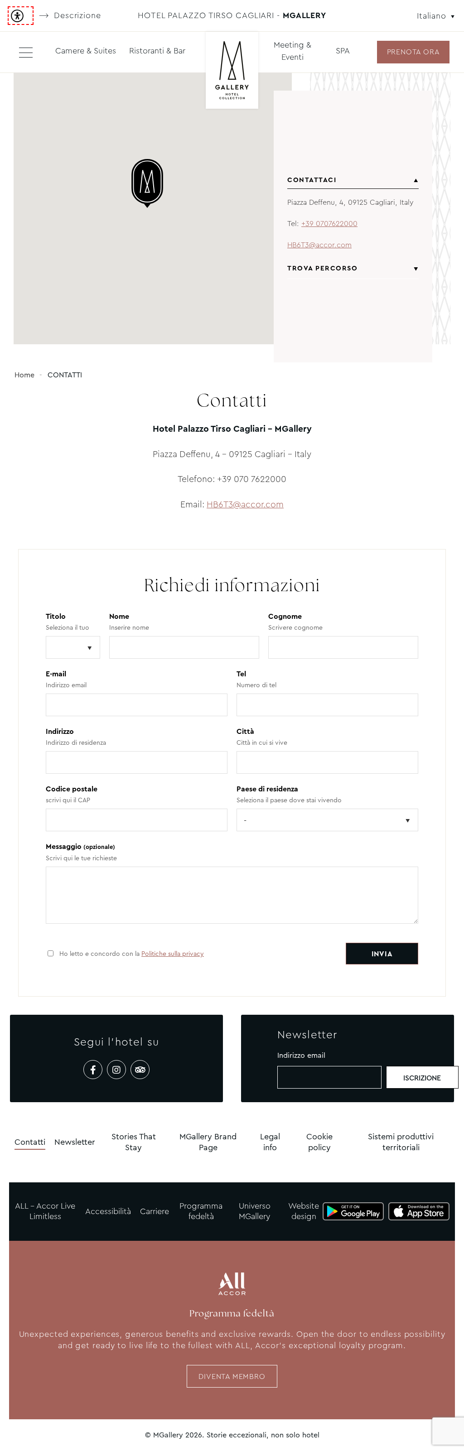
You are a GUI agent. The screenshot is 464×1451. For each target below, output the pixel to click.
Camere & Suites (85, 51)
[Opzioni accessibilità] (20, 16)
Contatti (29, 1142)
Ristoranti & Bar (157, 51)
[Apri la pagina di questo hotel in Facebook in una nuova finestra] (92, 1069)
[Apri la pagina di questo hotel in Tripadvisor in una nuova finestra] (140, 1069)
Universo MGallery (255, 1211)
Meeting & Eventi (292, 51)
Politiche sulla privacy (172, 953)
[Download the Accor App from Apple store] (419, 1211)
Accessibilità (108, 1211)
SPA (343, 51)
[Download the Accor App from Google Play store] (353, 1211)
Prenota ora (413, 52)
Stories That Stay (133, 1142)
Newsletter (74, 1142)
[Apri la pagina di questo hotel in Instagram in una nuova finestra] (116, 1069)
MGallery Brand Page (208, 1142)
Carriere (154, 1211)
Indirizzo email (301, 1055)
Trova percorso (322, 268)
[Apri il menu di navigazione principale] (25, 52)
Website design (303, 1211)
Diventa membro (231, 1376)
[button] (153, 183)
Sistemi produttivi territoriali (401, 1142)
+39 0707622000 (329, 223)
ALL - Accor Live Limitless (45, 1211)
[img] (232, 71)
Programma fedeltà (200, 1211)
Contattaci (311, 180)
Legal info (270, 1142)
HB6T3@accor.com (319, 245)
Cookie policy (319, 1142)
